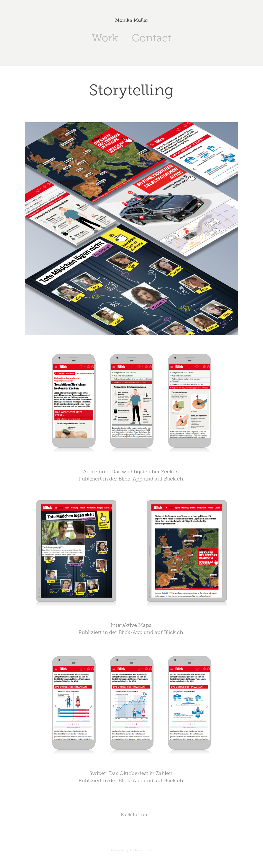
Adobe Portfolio (140, 850)
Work (105, 38)
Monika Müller (131, 20)
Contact (151, 38)
